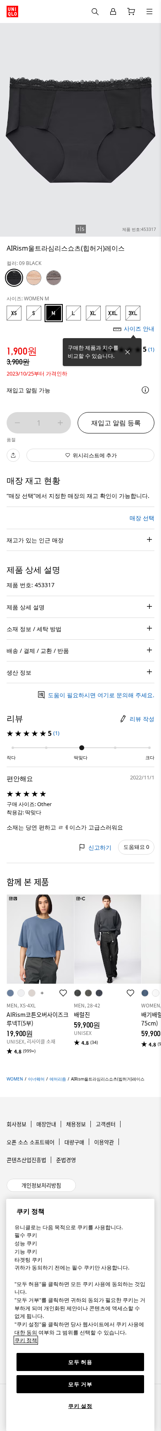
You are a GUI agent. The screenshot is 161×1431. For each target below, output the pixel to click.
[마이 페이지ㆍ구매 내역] (113, 11)
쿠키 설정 (80, 1406)
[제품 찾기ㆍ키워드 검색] (149, 11)
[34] (53, 277)
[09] (14, 277)
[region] (80, 1315)
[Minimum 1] (17, 422)
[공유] (13, 455)
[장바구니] (131, 11)
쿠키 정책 (25, 1340)
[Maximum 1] (60, 422)
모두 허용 (80, 1362)
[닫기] (127, 352)
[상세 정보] (145, 390)
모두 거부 (80, 1384)
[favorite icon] (63, 993)
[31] (33, 277)
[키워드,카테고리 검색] (95, 11)
